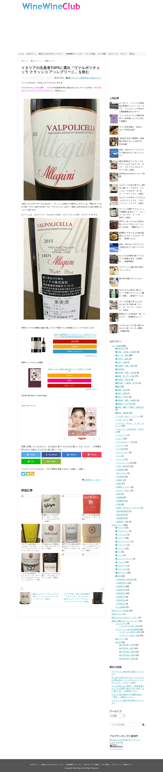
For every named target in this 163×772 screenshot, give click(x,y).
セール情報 (120, 607)
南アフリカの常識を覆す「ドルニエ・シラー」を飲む (91, 517)
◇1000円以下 (121, 583)
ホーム (21, 54)
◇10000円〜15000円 (124, 580)
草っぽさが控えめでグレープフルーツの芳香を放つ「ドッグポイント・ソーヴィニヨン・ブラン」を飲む (127, 680)
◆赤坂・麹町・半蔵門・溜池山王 (129, 407)
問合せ (132, 54)
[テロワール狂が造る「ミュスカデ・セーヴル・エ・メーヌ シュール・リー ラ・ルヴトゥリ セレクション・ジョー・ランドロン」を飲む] (30, 533)
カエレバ (94, 355)
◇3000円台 (120, 593)
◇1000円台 (120, 586)
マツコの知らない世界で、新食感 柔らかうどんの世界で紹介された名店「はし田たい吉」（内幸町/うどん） (127, 688)
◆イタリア (73, 78)
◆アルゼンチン (122, 531)
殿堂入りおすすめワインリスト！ (51, 54)
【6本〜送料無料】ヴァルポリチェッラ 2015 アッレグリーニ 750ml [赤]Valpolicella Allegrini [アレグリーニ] (75, 336)
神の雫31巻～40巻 (127, 655)
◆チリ (118, 552)
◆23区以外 (120, 348)
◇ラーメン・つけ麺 (123, 463)
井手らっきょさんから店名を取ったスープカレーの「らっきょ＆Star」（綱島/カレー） (131, 224)
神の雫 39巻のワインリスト (131, 279)
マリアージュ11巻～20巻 (129, 632)
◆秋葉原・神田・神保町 (125, 400)
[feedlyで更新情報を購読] (28, 474)
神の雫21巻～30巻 (127, 652)
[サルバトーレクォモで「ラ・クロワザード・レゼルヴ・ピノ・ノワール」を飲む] (91, 533)
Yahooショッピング (75, 351)
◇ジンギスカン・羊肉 (124, 442)
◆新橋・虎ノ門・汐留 (124, 376)
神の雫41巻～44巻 (127, 659)
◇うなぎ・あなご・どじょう (127, 416)
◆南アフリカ (121, 573)
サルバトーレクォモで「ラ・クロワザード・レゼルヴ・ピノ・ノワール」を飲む (91, 547)
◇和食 (118, 484)
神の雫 (118, 642)
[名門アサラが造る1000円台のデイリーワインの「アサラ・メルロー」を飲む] (71, 533)
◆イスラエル (121, 535)
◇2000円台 (84, 78)
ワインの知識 (90, 54)
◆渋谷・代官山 (122, 397)
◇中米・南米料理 (123, 466)
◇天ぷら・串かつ (123, 491)
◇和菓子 (119, 480)
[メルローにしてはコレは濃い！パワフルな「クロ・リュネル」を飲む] (51, 562)
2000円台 (88, 480)
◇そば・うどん (122, 420)
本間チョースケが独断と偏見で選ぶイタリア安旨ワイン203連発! (69, 370)
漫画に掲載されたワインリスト (124, 621)
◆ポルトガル (121, 569)
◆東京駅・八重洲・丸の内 (126, 383)
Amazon (75, 346)
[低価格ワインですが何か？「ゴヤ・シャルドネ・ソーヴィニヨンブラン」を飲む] (51, 504)
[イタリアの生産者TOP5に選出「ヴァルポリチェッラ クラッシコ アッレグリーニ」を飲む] (71, 454)
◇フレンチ (120, 459)
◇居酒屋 (119, 497)
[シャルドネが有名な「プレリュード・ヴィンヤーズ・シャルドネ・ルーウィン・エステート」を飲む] (30, 562)
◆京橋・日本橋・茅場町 (125, 352)
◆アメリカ (120, 528)
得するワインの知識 (120, 611)
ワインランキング (116, 749)
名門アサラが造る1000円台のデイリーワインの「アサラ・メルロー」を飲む (71, 547)
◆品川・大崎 (121, 362)
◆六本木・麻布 (122, 359)
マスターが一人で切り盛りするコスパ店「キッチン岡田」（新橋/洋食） (131, 328)
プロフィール (113, 54)
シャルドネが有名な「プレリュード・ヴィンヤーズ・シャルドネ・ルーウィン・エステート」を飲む (30, 577)
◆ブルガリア (121, 566)
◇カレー (119, 439)
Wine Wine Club (78, 768)
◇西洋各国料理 (122, 511)
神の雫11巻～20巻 (127, 645)
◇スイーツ (120, 446)
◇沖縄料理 (120, 501)
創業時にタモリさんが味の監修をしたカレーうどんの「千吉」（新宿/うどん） (131, 236)
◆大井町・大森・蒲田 (124, 366)
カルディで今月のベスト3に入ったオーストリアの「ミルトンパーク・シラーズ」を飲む (132, 200)
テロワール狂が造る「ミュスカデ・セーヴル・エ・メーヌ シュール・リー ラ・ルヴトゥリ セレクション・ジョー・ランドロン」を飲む (30, 549)
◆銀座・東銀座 (122, 413)
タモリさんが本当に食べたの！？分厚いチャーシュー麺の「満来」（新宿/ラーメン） (131, 293)
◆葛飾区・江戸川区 (123, 404)
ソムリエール (121, 624)
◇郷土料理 (120, 515)
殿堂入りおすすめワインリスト (124, 618)
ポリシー (124, 54)
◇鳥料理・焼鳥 (122, 522)
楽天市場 (74, 341)
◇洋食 (118, 504)
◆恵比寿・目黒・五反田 (125, 373)
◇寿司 (118, 494)
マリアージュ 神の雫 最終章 (127, 630)
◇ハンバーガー (122, 452)
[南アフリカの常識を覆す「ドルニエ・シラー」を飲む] (91, 504)
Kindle (69, 380)
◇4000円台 (120, 597)
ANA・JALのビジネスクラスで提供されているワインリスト (131, 247)
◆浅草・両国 (121, 393)
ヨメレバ (94, 389)
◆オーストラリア (123, 541)
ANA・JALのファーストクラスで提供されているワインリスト (131, 152)
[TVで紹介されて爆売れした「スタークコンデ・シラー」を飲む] (51, 533)
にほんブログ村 (116, 742)
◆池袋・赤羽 (121, 390)
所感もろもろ (117, 614)
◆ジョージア (121, 545)
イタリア (97, 480)
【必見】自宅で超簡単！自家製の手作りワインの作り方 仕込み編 (131, 141)
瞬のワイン (120, 639)
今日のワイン (31, 54)
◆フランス (120, 562)
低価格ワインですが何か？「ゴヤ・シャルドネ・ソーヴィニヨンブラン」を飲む (51, 518)
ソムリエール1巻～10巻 (129, 626)
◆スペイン (120, 548)
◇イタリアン (121, 435)
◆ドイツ (119, 555)
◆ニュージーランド (123, 559)
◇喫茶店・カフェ (123, 487)
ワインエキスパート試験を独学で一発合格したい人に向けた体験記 (131, 118)
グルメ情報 (101, 54)
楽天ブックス (69, 385)
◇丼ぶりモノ (121, 473)
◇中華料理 (120, 470)
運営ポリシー (128, 764)
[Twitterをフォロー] (23, 474)
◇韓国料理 (120, 518)
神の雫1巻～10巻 (126, 648)
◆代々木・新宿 (122, 355)
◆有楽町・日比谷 (123, 380)
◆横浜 (118, 387)
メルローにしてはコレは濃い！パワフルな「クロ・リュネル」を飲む (51, 575)
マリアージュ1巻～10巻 (129, 635)
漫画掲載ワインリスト (74, 54)
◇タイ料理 (120, 449)
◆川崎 (118, 369)
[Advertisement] (81, 34)
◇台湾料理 (120, 477)
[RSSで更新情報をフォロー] (32, 474)
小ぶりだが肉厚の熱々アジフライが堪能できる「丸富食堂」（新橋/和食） (131, 258)
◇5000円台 (120, 600)
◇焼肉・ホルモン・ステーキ (127, 508)
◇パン (118, 456)
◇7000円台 (120, 604)
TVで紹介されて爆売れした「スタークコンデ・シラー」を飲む (51, 546)
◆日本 (118, 576)
